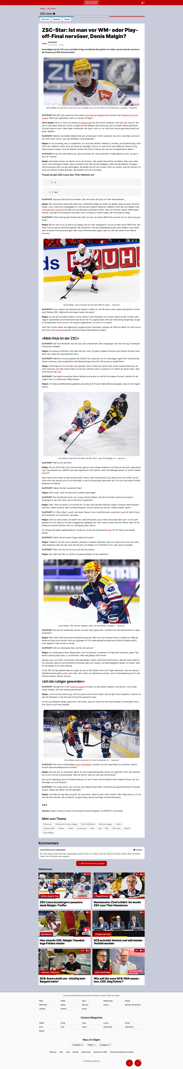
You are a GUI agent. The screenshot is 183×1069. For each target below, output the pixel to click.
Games (106, 1005)
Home (42, 8)
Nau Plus (85, 1005)
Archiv (84, 1009)
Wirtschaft (43, 1005)
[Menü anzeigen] (143, 2)
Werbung (52, 1052)
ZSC (63, 115)
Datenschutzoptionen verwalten (122, 1052)
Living (63, 1023)
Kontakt (75, 1052)
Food (41, 1027)
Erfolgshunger (85, 123)
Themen (64, 1009)
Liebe (84, 1023)
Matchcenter (108, 1001)
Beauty (41, 1031)
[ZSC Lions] (91, 14)
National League (77, 687)
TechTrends (129, 1027)
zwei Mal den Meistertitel (96, 115)
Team (61, 1052)
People (127, 1001)
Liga (44, 470)
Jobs (68, 1052)
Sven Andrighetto (84, 764)
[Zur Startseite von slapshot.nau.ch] (91, 2)
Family (127, 1023)
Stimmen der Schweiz (133, 1005)
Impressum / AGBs (100, 1052)
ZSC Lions (51, 8)
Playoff (137, 217)
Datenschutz (86, 1052)
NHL (80, 343)
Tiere (62, 1027)
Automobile (108, 1027)
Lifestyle (42, 1009)
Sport (84, 1001)
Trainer (81, 497)
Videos (63, 1005)
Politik (63, 1001)
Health (41, 1023)
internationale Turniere (52, 210)
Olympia (58, 330)
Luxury (106, 1023)
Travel (84, 1027)
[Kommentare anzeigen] (137, 1063)
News (41, 1001)
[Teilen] (129, 1063)
